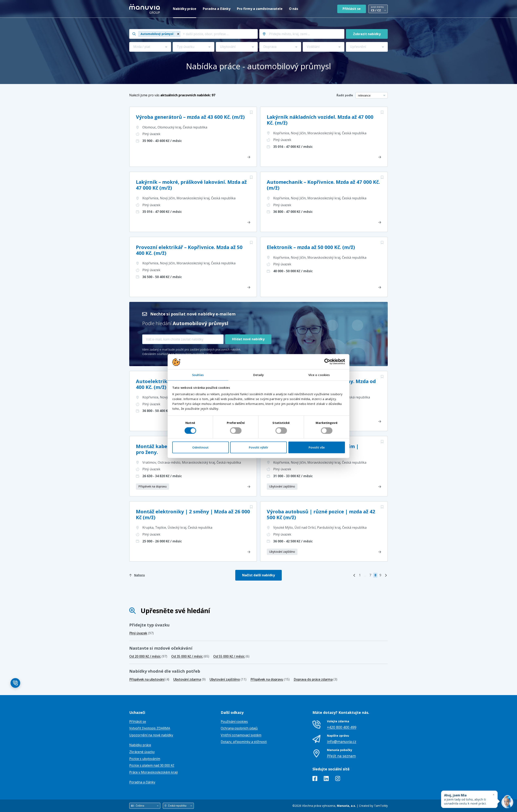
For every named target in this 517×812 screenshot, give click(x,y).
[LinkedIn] (326, 779)
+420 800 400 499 (341, 727)
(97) (141, 633)
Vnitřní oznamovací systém (241, 735)
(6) (231, 656)
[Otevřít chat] (507, 802)
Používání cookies (234, 721)
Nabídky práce (184, 8)
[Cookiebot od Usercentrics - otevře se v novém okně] (327, 361)
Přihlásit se (352, 8)
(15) (270, 679)
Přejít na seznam (341, 755)
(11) (228, 679)
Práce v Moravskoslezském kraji (153, 772)
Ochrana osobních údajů (239, 728)
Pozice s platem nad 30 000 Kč (151, 765)
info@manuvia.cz (341, 741)
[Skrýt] (494, 794)
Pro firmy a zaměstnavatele (260, 8)
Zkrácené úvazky (142, 752)
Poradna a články (216, 8)
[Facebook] (314, 779)
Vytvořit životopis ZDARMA (149, 728)
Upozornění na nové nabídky (151, 735)
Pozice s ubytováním (144, 758)
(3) (315, 679)
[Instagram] (337, 779)
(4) (149, 679)
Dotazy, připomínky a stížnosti (244, 742)
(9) (189, 679)
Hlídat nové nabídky (248, 339)
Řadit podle (344, 95)
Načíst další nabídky (258, 575)
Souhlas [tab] (198, 375)
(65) (190, 656)
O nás (293, 8)
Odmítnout (200, 447)
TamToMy (381, 806)
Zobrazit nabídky (367, 34)
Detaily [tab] (258, 375)
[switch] (236, 430)
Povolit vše (317, 447)
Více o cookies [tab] (319, 375)
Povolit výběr (258, 447)
